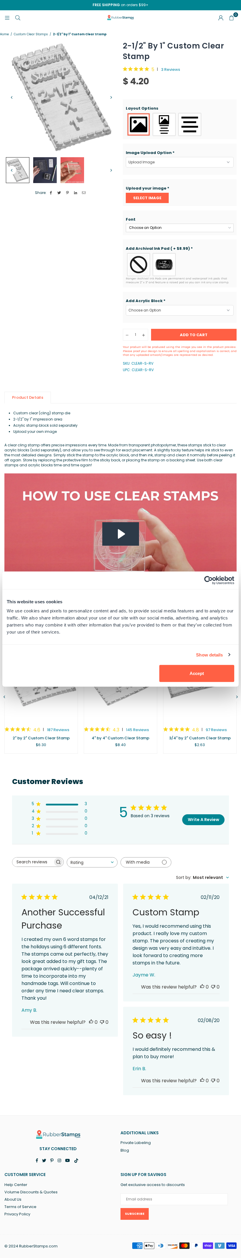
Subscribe (134, 1213)
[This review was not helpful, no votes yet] (102, 1022)
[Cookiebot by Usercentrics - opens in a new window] (208, 580)
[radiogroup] (180, 124)
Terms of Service (20, 1207)
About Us (12, 1199)
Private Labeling (135, 1142)
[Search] (17, 17)
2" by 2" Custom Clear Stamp (41, 738)
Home (4, 34)
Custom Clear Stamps (31, 34)
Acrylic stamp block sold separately (45, 425)
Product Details (27, 397)
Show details (209, 654)
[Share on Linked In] (75, 192)
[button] (180, 108)
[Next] (111, 97)
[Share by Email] (84, 192)
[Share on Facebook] (51, 192)
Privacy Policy (17, 1214)
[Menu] (7, 17)
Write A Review (203, 820)
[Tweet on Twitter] (59, 192)
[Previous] (11, 97)
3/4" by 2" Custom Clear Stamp (200, 738)
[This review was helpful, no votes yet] (91, 1022)
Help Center (15, 1184)
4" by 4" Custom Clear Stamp (120, 738)
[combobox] (92, 862)
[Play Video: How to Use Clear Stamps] (120, 534)
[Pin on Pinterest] (67, 192)
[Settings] (220, 17)
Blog (124, 1150)
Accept (197, 673)
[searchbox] (32, 862)
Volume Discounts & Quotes (31, 1192)
